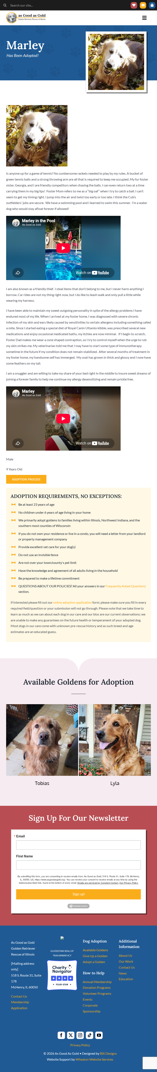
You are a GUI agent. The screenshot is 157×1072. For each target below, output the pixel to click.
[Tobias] (42, 707)
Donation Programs (97, 987)
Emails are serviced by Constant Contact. (98, 882)
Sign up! (79, 894)
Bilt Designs (108, 1053)
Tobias (42, 783)
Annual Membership (97, 982)
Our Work (126, 961)
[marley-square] (116, 35)
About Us (125, 955)
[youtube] (99, 1035)
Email (20, 836)
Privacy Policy (80, 1045)
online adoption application (72, 602)
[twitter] (70, 1035)
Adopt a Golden (94, 962)
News (123, 973)
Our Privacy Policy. (128, 882)
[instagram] (80, 1035)
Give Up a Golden (95, 956)
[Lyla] (115, 707)
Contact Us (19, 996)
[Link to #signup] (143, 5)
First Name (24, 856)
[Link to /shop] (152, 5)
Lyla (114, 783)
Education (126, 979)
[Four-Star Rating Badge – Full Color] (62, 961)
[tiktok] (89, 1035)
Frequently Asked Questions (125, 586)
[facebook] (61, 1035)
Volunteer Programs (97, 993)
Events (87, 999)
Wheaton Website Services (94, 1059)
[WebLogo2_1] (26, 14)
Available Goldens (95, 950)
